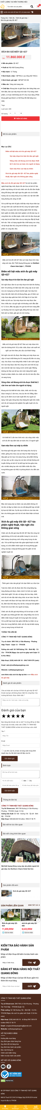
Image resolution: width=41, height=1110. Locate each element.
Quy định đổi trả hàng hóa (10, 1044)
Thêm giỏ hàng (21, 118)
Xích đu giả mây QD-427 (14, 52)
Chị (30, 781)
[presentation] (3, 920)
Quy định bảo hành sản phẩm (11, 1047)
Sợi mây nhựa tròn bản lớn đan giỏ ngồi (24, 156)
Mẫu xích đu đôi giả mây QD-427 (13, 183)
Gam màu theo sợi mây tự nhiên (21, 169)
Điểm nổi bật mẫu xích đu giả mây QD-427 (21, 151)
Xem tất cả (33, 905)
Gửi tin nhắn (9, 933)
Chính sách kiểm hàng (8, 1053)
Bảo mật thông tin (7, 1050)
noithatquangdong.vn (15, 1029)
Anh (25, 781)
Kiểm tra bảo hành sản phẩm (11, 1056)
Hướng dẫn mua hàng (8, 1038)
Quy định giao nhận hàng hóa (11, 1041)
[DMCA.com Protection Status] (7, 1081)
